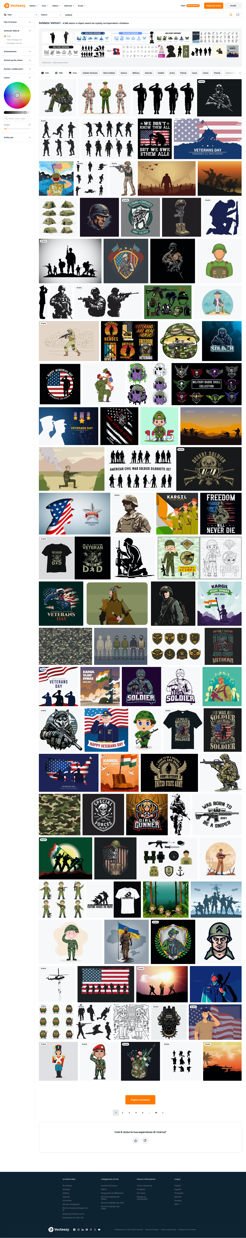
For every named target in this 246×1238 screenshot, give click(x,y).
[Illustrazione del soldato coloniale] (218, 302)
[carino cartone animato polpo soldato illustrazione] (148, 384)
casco (194, 73)
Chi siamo (141, 1193)
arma (172, 73)
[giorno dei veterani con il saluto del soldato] (61, 603)
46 (156, 1112)
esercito (148, 73)
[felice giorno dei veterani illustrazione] (106, 730)
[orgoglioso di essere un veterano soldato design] (223, 646)
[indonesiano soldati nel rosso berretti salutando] (99, 1061)
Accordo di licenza (109, 1185)
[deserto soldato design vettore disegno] (209, 469)
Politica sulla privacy (168, 1229)
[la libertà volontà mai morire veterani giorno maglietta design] (221, 514)
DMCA (103, 1189)
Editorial (68, 6)
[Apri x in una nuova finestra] (95, 1229)
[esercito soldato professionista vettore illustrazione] (140, 217)
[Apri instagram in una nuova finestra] (78, 1229)
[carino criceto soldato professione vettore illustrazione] (180, 341)
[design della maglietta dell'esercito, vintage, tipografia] (114, 899)
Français (178, 1200)
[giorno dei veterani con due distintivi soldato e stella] (68, 426)
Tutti (9, 36)
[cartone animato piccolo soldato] (145, 730)
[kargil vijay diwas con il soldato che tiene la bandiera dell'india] (219, 603)
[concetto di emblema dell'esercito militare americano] (115, 858)
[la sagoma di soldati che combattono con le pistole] (220, 178)
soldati (161, 73)
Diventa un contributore (142, 1198)
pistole (217, 73)
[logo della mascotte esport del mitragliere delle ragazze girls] (147, 814)
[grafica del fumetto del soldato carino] (61, 899)
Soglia (7, 124)
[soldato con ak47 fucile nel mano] (172, 261)
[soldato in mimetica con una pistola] (221, 773)
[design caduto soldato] (181, 217)
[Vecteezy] (14, 5)
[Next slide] (238, 73)
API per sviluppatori (71, 1204)
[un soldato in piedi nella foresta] (222, 686)
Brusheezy (67, 1185)
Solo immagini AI (14, 39)
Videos (55, 6)
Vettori (32, 6)
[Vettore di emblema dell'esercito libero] (176, 646)
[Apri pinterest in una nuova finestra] (87, 1229)
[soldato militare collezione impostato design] (181, 1061)
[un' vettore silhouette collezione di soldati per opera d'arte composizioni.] (92, 178)
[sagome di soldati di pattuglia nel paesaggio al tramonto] (162, 984)
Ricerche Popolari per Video (110, 1207)
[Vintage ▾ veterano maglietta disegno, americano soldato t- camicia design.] (129, 341)
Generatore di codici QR (73, 1217)
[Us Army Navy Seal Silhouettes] (105, 984)
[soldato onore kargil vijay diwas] (177, 514)
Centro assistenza (144, 1185)
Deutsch (178, 1197)
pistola (183, 73)
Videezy (66, 1193)
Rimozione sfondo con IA (73, 1214)
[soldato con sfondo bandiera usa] (215, 1022)
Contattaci (141, 1189)
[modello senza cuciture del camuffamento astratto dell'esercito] (59, 814)
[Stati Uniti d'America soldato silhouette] (133, 514)
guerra (124, 73)
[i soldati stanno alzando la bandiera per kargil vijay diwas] (65, 858)
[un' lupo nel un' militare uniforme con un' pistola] (61, 730)
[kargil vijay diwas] (120, 773)
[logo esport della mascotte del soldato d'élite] (161, 686)
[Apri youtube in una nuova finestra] (99, 1229)
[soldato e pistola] (59, 139)
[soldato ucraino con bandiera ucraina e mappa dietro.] (126, 942)
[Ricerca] (230, 14)
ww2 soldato (109, 73)
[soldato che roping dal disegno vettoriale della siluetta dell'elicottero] (57, 984)
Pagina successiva (140, 1099)
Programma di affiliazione (112, 1193)
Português (178, 1193)
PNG (61, 73)
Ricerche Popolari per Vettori (110, 1198)
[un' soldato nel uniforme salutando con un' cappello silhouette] (43, 302)
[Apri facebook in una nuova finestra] (74, 1229)
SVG (47, 73)
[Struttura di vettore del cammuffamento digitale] (65, 646)
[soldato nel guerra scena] (167, 178)
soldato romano (90, 73)
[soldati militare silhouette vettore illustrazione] (93, 1022)
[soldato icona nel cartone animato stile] (219, 261)
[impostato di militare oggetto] (168, 302)
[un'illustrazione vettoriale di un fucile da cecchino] (217, 814)
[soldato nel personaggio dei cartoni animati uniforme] (123, 178)
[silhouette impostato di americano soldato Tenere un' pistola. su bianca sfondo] (108, 302)
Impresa (66, 1197)
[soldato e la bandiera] (56, 178)
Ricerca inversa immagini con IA (75, 1209)
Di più (80, 6)
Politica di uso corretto (187, 1229)
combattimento (233, 73)
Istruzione (67, 1200)
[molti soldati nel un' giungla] (166, 899)
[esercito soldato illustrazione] (173, 603)
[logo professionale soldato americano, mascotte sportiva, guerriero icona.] (219, 942)
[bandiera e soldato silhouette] (58, 686)
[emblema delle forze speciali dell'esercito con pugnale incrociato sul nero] (103, 814)
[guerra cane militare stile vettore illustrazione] (169, 1022)
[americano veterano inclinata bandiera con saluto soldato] (119, 426)
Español (177, 1189)
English (177, 1185)
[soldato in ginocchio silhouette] (222, 217)
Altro (176, 1204)
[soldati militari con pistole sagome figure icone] (70, 261)
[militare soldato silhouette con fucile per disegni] (180, 814)
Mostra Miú (232, 51)
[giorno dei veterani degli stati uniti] (69, 773)
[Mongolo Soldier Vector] (117, 603)
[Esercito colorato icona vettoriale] (168, 858)
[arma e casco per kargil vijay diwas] (100, 686)
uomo (205, 73)
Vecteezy (66, 1189)
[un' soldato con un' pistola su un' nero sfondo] (219, 97)
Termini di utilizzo (152, 1229)
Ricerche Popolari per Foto (112, 1202)
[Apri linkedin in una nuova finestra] (83, 1229)
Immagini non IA (14, 43)
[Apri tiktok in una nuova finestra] (91, 1229)
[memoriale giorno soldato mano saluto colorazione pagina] (131, 1022)
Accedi (233, 5)
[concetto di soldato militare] (221, 858)
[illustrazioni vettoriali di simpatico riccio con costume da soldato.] (56, 1022)
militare (135, 73)
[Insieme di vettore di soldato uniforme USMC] (120, 646)
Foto (44, 6)
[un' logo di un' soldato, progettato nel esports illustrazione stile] (99, 217)
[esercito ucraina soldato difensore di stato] (173, 942)
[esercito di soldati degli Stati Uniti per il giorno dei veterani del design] (126, 261)
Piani (183, 5)
